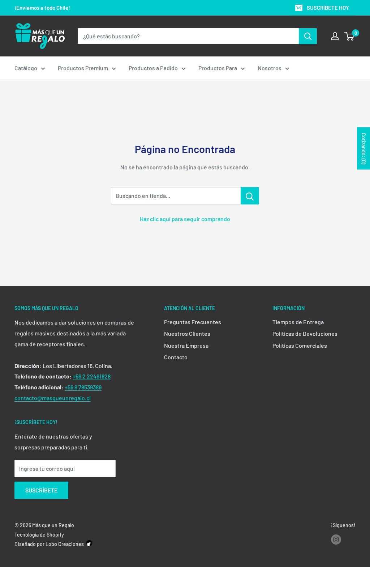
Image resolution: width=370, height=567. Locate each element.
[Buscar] (308, 36)
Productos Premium (83, 67)
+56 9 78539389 (83, 387)
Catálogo (25, 67)
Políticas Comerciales (299, 345)
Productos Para (217, 67)
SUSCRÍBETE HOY (328, 7)
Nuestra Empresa (186, 345)
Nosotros (269, 67)
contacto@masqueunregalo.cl (52, 397)
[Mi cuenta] (335, 36)
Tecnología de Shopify (39, 535)
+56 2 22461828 (92, 376)
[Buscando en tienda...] (250, 195)
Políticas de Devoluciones (304, 333)
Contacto (176, 357)
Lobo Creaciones (65, 544)
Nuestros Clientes (187, 333)
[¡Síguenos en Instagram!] (336, 539)
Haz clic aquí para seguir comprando (185, 218)
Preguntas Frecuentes (192, 321)
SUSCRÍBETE (41, 490)
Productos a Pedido (153, 67)
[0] (349, 36)
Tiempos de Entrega (298, 321)
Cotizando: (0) (364, 148)
